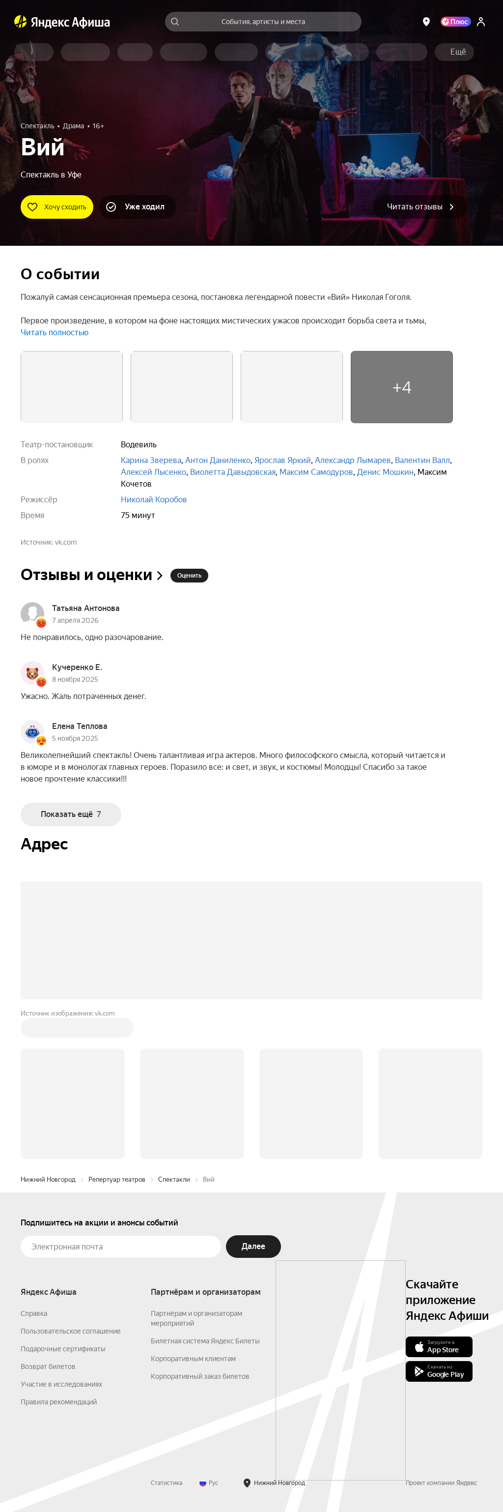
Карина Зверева (151, 460)
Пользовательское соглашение (71, 1331)
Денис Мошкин (385, 472)
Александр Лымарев (353, 460)
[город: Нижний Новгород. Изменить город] (426, 21)
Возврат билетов (48, 1366)
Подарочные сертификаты (63, 1349)
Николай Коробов (154, 499)
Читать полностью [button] (54, 332)
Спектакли (174, 1179)
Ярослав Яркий (282, 460)
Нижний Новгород (48, 1179)
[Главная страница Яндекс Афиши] (20, 21)
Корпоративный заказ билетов (200, 1376)
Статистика (166, 1483)
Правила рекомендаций (59, 1402)
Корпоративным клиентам (193, 1359)
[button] (458, 52)
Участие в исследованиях (61, 1384)
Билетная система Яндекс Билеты (205, 1341)
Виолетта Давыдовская (233, 472)
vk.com (66, 542)
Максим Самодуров (316, 472)
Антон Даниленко (218, 460)
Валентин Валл (422, 460)
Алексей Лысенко (153, 472)
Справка (34, 1313)
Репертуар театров (116, 1179)
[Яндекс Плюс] (456, 22)
